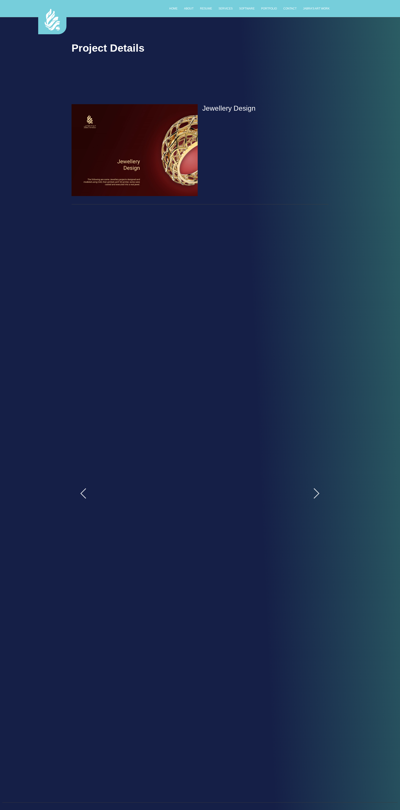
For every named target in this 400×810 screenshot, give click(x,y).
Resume (206, 8)
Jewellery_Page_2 (200, 495)
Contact (290, 8)
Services (226, 8)
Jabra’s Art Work (316, 8)
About (189, 8)
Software (247, 8)
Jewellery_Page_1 (200, 311)
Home (173, 8)
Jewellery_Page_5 (200, 679)
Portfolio (269, 8)
